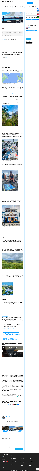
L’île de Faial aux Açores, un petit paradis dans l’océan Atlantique (17, 7)
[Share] (38, 19)
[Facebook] (7, 404)
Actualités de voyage (13, 461)
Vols (20, 455)
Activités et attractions (22, 461)
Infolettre (30, 458)
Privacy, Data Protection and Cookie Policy (24, 470)
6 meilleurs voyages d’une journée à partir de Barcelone (5, 431)
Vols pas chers (13, 360)
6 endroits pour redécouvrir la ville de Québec (10, 339)
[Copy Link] (10, 404)
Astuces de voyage (14, 364)
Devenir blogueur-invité (31, 461)
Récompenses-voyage (15, 366)
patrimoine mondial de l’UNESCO (7, 102)
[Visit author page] (3, 417)
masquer (7, 57)
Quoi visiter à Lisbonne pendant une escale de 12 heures (11, 334)
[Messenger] (38, 10)
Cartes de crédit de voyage (23, 462)
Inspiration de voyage (16, 362)
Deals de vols (12, 455)
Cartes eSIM (21, 465)
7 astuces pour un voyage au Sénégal (9, 338)
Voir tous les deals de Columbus (31, 30)
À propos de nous (31, 455)
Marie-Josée (8, 416)
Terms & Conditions (18, 470)
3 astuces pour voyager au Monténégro (9, 333)
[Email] (38, 13)
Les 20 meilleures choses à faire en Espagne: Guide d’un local (20, 431)
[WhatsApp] (38, 18)
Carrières (30, 465)
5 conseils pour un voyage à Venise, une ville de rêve (12, 433)
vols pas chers (15, 71)
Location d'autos (22, 458)
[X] (15, 404)
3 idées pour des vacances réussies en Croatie (10, 329)
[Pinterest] (38, 14)
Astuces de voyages (13, 458)
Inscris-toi (31, 19)
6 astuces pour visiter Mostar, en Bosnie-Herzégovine (11, 332)
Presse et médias (31, 462)
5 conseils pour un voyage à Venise (8, 328)
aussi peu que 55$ (13, 93)
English (12, 464)
